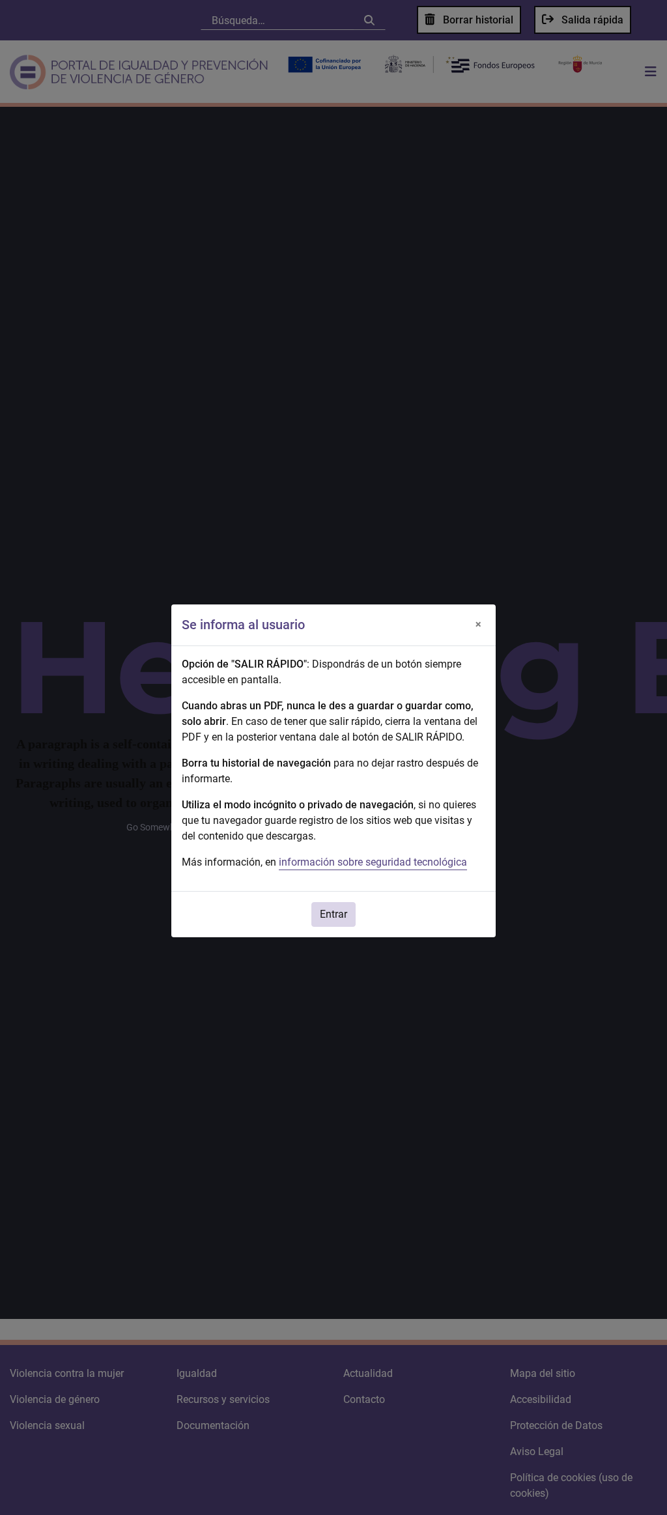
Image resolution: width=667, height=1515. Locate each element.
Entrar (333, 914)
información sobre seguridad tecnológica (373, 862)
